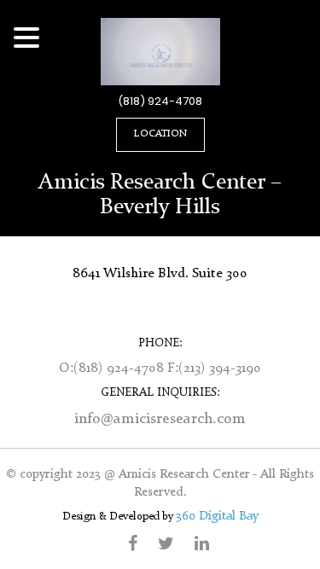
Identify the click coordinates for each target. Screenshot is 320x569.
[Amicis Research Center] (160, 51)
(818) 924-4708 (160, 101)
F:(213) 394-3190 (214, 368)
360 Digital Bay (217, 516)
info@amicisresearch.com (160, 419)
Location (160, 134)
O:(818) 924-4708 (113, 368)
